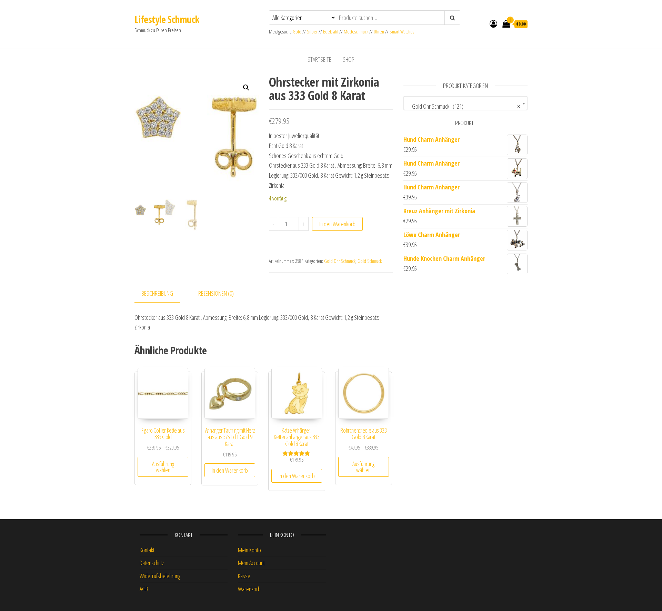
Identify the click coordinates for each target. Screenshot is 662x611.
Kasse (244, 576)
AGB (144, 589)
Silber (312, 31)
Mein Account (251, 563)
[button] (246, 87)
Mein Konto (249, 550)
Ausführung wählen (163, 467)
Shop (348, 59)
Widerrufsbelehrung (160, 576)
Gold (297, 31)
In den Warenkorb (337, 224)
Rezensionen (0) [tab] (216, 293)
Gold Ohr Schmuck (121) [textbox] (463, 106)
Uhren (379, 31)
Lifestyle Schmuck (166, 19)
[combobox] (465, 103)
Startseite (319, 59)
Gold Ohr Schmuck (339, 261)
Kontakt (147, 550)
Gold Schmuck (370, 261)
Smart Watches (402, 31)
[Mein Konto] (493, 23)
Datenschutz (152, 563)
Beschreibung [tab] (157, 293)
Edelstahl (330, 31)
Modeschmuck (356, 31)
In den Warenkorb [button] (230, 470)
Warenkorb (249, 589)
